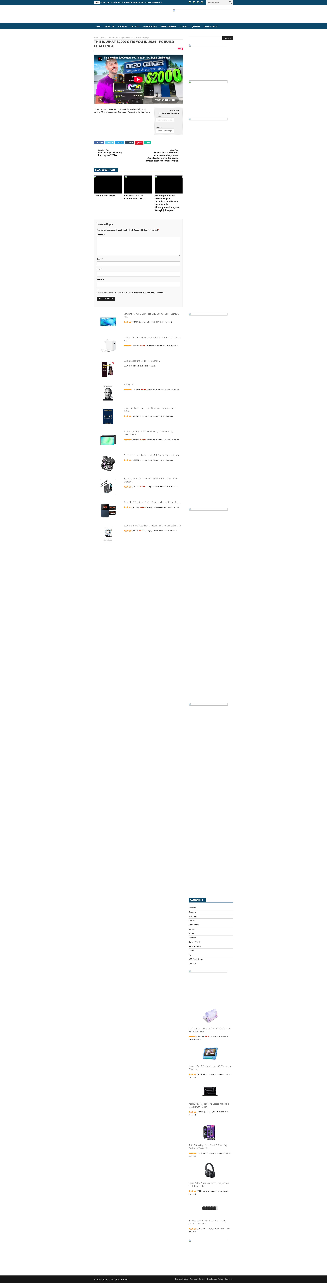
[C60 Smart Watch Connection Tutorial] (138, 184)
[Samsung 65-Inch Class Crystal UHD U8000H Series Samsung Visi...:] (108, 323)
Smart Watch (168, 26)
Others (183, 26)
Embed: (159, 127)
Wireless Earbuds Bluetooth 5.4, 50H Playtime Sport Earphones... (153, 455)
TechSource (173, 110)
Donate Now (211, 26)
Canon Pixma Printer (105, 195)
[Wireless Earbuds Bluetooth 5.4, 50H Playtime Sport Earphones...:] (108, 464)
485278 (135, 531)
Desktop (109, 26)
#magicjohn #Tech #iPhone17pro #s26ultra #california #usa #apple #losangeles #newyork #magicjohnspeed (167, 203)
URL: (160, 116)
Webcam (192, 963)
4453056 (135, 487)
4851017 (135, 416)
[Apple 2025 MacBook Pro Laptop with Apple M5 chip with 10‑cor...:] (210, 1091)
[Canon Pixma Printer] (108, 184)
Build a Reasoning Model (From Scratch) (142, 360)
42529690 (201, 1229)
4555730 (135, 345)
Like (181, 48)
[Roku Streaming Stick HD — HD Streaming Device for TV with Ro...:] (210, 1133)
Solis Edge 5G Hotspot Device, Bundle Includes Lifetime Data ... (152, 502)
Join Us (196, 26)
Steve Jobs (128, 384)
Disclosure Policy (215, 1279)
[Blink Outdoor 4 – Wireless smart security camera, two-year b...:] (210, 1208)
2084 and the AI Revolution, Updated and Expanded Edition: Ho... (153, 525)
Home (99, 26)
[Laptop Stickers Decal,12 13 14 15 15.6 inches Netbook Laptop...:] (210, 1016)
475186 (200, 1112)
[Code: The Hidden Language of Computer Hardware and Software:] (108, 417)
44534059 (201, 1074)
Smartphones (149, 26)
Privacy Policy (181, 1279)
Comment (101, 234)
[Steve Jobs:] (108, 393)
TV (190, 955)
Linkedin (120, 142)
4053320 (135, 507)
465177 (135, 322)
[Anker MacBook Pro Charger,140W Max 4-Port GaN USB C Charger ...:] (108, 487)
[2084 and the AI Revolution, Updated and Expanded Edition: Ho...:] (108, 534)
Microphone (194, 925)
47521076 (201, 1153)
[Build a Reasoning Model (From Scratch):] (108, 370)
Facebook (100, 142)
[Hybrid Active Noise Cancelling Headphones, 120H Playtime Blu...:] (210, 1171)
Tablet (192, 950)
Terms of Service (198, 1279)
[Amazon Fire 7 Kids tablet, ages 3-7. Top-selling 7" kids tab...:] (210, 1054)
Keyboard (193, 916)
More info (168, 322)
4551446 (135, 440)
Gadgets (122, 26)
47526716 (136, 389)
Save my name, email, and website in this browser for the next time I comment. (130, 292)
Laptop (135, 26)
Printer (192, 933)
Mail (148, 142)
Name (100, 259)
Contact (228, 1279)
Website (100, 279)
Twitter (110, 142)
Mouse (192, 929)
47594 (199, 1191)
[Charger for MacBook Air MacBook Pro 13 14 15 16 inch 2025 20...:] (108, 346)
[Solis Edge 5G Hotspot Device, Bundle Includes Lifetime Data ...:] (108, 511)
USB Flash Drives (196, 959)
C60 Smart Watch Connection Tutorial (135, 197)
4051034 (200, 1036)
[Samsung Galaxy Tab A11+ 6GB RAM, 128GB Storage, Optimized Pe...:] (108, 440)
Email (99, 269)
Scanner (192, 937)
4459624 (135, 460)
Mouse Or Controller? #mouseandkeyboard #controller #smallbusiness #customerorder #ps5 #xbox (161, 155)
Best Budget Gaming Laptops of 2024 (110, 153)
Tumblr (130, 142)
